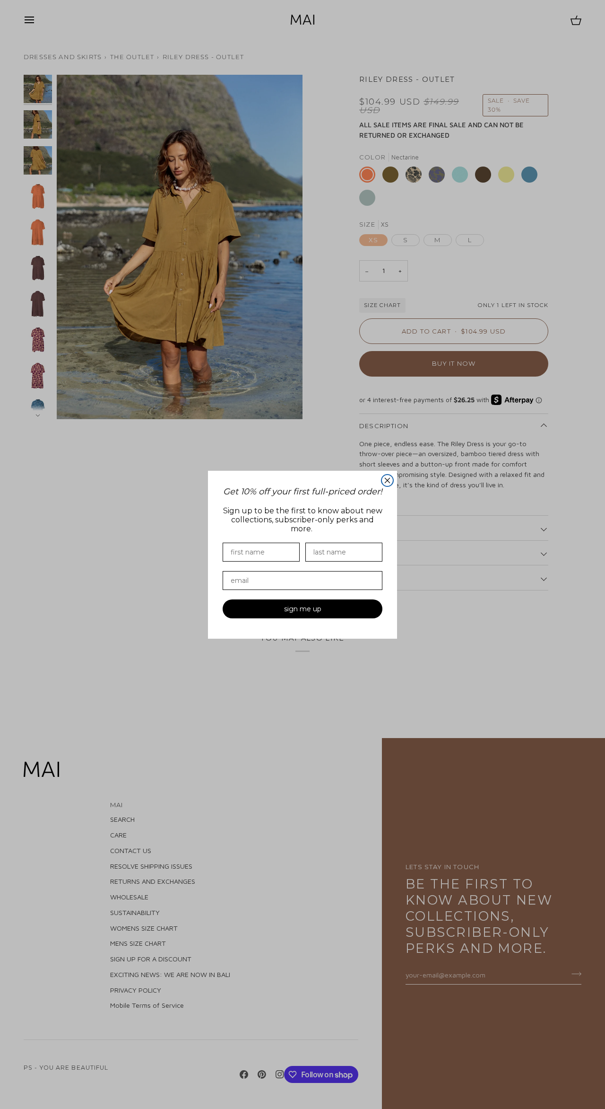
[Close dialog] (387, 480)
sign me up (302, 609)
